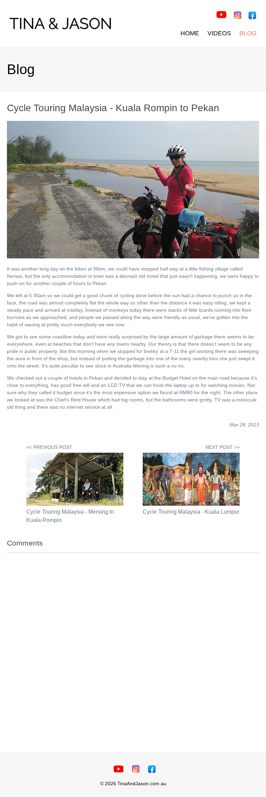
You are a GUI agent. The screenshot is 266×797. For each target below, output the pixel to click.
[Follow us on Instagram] (237, 16)
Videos (219, 33)
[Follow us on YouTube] (221, 16)
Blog (248, 33)
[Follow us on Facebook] (251, 16)
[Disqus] (133, 646)
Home (189, 33)
